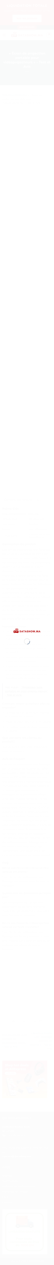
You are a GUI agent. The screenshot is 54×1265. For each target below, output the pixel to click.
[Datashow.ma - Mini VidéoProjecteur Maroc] (27, 630)
